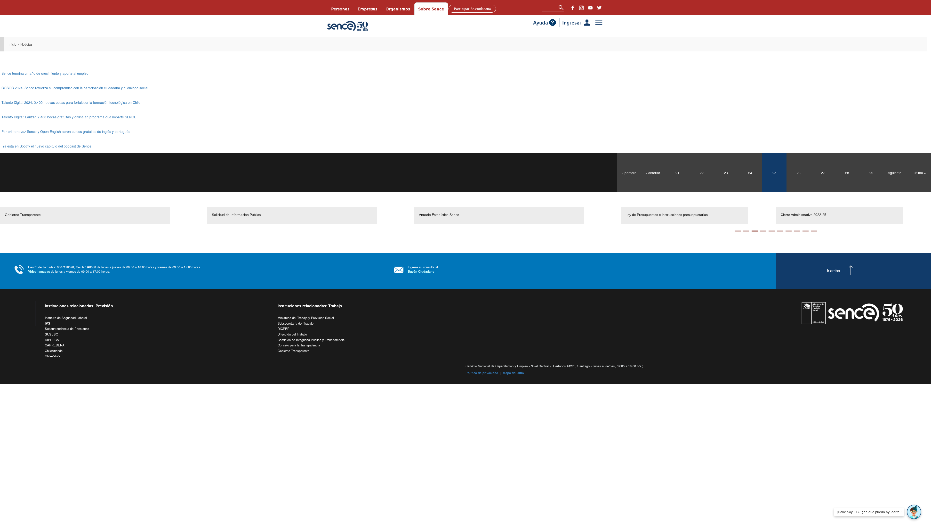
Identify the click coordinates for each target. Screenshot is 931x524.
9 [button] (806, 231)
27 (823, 172)
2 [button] (746, 231)
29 (871, 172)
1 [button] (738, 231)
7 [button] (789, 231)
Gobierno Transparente (23, 215)
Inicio (12, 44)
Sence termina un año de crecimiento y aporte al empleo (44, 73)
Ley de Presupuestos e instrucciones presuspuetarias (660, 215)
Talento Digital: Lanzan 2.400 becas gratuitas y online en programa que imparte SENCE (68, 117)
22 (702, 172)
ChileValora (52, 356)
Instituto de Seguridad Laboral (66, 317)
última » (920, 172)
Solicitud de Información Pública (236, 215)
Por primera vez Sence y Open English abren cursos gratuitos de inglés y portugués (65, 131)
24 (750, 172)
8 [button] (797, 231)
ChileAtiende (54, 350)
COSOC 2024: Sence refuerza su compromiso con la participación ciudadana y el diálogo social (74, 87)
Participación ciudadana (472, 8)
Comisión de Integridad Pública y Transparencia (311, 339)
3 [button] (755, 231)
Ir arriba (833, 270)
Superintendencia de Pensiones (67, 328)
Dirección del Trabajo (292, 334)
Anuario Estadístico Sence (439, 215)
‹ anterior (653, 172)
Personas (340, 8)
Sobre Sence (431, 8)
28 (847, 172)
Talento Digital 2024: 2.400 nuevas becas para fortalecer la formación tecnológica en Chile (70, 102)
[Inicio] (361, 26)
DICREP (283, 328)
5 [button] (772, 231)
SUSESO (51, 334)
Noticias (26, 44)
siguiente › (896, 172)
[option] (103, 215)
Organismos (397, 8)
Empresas (367, 8)
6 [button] (780, 231)
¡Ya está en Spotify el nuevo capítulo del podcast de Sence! (46, 146)
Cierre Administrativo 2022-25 (797, 215)
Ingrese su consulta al (423, 269)
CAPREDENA (54, 345)
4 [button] (763, 231)
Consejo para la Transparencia (299, 345)
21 (677, 172)
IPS (47, 323)
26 (799, 172)
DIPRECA (52, 339)
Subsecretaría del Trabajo (295, 323)
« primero (629, 172)
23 (726, 172)
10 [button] (814, 231)
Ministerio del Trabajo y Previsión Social (306, 317)
